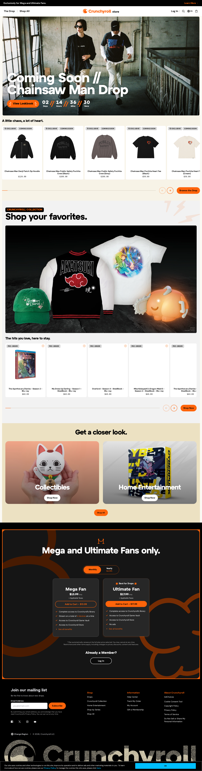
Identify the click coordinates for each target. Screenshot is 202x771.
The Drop (9, 11)
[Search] (183, 11)
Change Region (21, 734)
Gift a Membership (135, 709)
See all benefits (65, 629)
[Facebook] (12, 721)
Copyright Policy (171, 706)
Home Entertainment (96, 705)
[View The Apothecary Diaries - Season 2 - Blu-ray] (25, 365)
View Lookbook (23, 103)
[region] (101, 153)
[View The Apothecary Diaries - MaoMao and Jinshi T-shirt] (139, 258)
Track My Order (134, 701)
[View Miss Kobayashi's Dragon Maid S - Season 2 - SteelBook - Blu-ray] (149, 365)
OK (165, 766)
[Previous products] (162, 190)
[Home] (101, 11)
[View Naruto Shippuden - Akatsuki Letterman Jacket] (93, 288)
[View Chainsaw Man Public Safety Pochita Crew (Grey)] (105, 147)
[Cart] (196, 11)
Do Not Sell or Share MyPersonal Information (174, 720)
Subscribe (57, 705)
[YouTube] (35, 721)
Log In (174, 11)
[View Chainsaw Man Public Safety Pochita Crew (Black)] (63, 147)
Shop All (25, 11)
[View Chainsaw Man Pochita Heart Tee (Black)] (146, 147)
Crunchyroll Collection (97, 701)
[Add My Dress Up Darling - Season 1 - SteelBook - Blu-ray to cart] (84, 346)
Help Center (132, 697)
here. (98, 768)
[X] (19, 721)
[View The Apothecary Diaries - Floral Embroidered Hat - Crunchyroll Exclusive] (34, 301)
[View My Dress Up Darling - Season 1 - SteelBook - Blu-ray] (67, 365)
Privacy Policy (170, 710)
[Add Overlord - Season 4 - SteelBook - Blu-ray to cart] (125, 346)
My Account (132, 705)
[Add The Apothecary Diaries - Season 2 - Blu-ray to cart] (43, 346)
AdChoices (169, 697)
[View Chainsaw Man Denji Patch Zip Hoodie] (22, 147)
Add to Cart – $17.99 (126, 604)
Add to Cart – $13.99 (76, 604)
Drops (89, 697)
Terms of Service (171, 714)
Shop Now (188, 408)
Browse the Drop (188, 190)
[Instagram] (27, 721)
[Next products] (170, 190)
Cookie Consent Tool (173, 701)
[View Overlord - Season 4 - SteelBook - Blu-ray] (108, 365)
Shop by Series (93, 709)
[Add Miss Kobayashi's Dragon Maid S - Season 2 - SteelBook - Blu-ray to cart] (166, 346)
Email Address (17, 701)
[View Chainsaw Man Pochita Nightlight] (158, 301)
